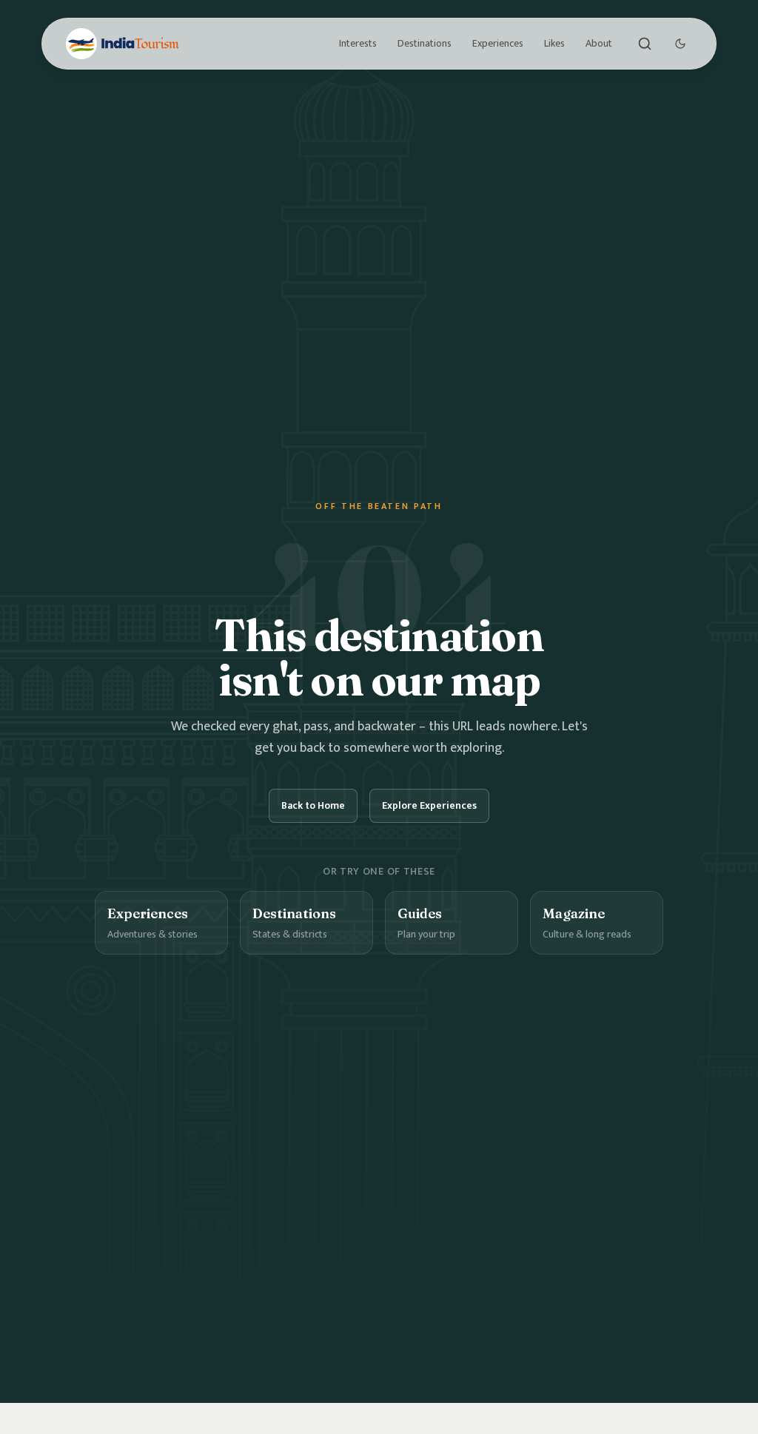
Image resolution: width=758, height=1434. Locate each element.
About (599, 43)
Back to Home (313, 805)
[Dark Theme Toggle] (680, 43)
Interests (358, 43)
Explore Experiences (429, 805)
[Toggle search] (645, 43)
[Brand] (122, 43)
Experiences (497, 43)
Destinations (425, 43)
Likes (554, 43)
